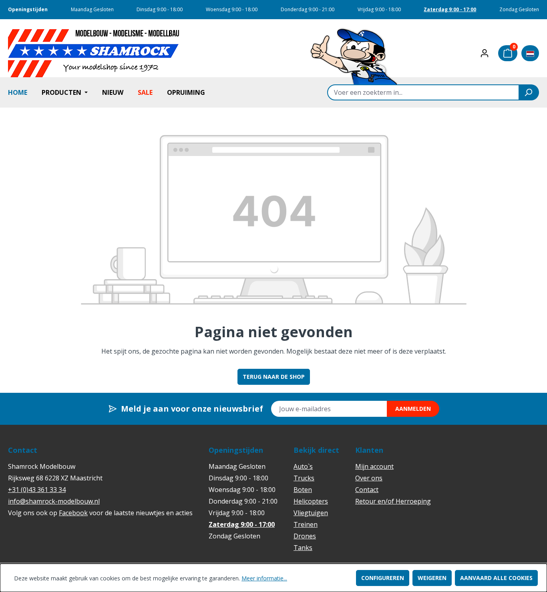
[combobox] (423, 92)
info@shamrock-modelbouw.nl (54, 501)
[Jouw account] (484, 53)
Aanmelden (413, 408)
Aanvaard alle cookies (496, 578)
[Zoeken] (529, 92)
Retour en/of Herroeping (393, 501)
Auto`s (303, 466)
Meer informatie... (264, 578)
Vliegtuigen (311, 512)
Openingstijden (28, 9)
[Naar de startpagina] (94, 53)
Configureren (382, 578)
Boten (303, 489)
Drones (305, 536)
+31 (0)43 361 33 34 (37, 489)
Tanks (303, 547)
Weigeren (432, 578)
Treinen (306, 524)
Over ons (368, 478)
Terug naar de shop (274, 376)
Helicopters (311, 501)
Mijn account (374, 466)
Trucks (304, 478)
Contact (366, 489)
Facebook (73, 512)
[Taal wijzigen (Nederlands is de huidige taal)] (530, 53)
